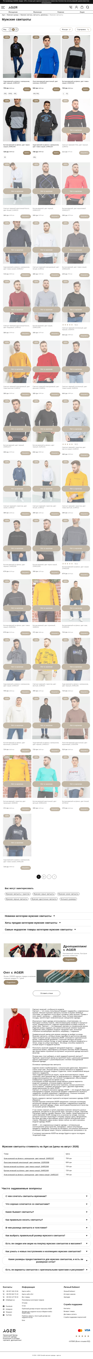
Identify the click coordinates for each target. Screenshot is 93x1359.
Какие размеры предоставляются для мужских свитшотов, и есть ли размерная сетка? (45, 1260)
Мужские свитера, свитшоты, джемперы (34, 15)
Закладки (67, 1297)
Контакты (67, 1308)
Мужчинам (37, 12)
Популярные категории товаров (33, 1300)
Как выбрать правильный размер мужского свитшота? (35, 1235)
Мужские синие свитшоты (68, 894)
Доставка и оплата (70, 1314)
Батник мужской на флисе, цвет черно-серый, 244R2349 (26, 1170)
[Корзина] (82, 7)
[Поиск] (87, 7)
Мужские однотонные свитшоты (44, 899)
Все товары (26, 1297)
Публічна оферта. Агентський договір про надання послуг (36, 1316)
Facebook (9, 1306)
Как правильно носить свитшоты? (24, 1220)
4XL (15, 93)
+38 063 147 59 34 (12, 1297)
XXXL (10, 93)
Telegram (9, 1312)
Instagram (9, 1309)
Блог (23, 1320)
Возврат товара (69, 1311)
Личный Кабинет (69, 1291)
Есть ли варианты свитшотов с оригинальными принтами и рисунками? (45, 1270)
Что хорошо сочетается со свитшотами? (28, 1204)
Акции (82, 12)
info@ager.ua (10, 1300)
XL (67, 93)
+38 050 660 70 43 (12, 1294)
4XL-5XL (36, 93)
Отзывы (24, 1303)
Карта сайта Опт (27, 1294)
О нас (24, 1306)
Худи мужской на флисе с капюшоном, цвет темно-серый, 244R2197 (31, 1175)
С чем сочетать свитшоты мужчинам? (26, 1196)
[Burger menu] (3, 7)
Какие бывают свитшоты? (20, 1212)
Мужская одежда (13, 15)
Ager (3, 15)
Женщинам (13, 12)
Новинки (60, 12)
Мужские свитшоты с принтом (18, 894)
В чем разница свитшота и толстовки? (26, 1227)
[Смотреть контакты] (71, 7)
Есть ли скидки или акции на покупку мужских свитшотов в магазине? (44, 1243)
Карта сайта (26, 1291)
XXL (5, 93)
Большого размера (68, 899)
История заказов (69, 1294)
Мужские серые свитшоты (44, 894)
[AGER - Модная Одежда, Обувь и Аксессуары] (12, 7)
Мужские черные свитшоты (16, 899)
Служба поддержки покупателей (75, 1317)
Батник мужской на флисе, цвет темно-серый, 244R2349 (26, 1166)
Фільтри (65, 29)
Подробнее (70, 960)
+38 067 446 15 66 (12, 1291)
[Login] (76, 7)
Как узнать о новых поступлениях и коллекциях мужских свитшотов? (43, 1251)
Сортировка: (81, 29)
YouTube (9, 1315)
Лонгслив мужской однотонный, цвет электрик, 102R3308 (26, 1162)
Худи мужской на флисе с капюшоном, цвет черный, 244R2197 (29, 1158)
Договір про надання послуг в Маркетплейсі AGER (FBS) (37, 1312)
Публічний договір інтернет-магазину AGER (37, 1308)
